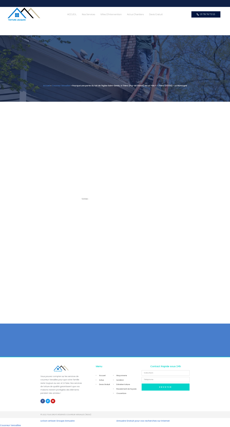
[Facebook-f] (42, 401)
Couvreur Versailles (61, 85)
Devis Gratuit (156, 14)
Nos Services (88, 14)
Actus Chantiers (135, 14)
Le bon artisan (48, 420)
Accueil (46, 85)
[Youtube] (53, 401)
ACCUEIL (72, 14)
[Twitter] (48, 401)
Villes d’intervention (111, 14)
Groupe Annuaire (65, 420)
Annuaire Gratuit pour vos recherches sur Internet (143, 420)
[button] (205, 14)
